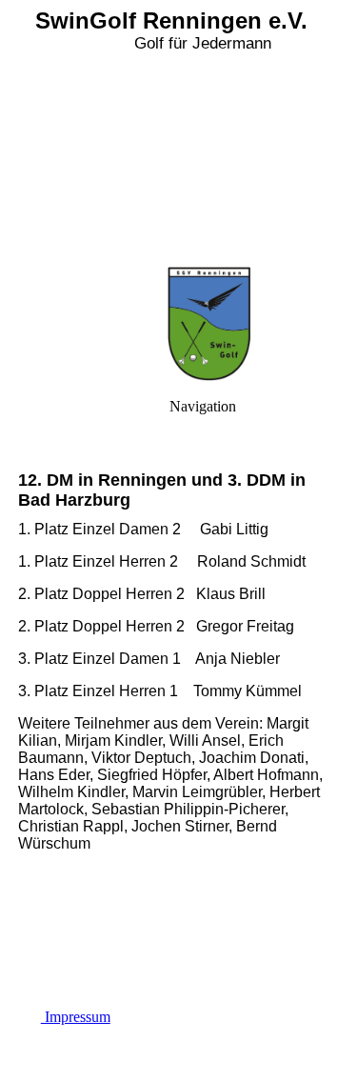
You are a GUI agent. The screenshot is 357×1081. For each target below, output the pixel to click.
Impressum (75, 1017)
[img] (178, 133)
